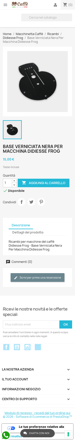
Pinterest (41, 202)
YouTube (17, 347)
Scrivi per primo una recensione (40, 277)
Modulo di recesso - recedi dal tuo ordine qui (37, 413)
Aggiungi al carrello (43, 182)
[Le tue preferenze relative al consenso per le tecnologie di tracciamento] (68, 434)
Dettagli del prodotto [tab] (27, 232)
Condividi (21, 202)
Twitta (31, 202)
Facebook (6, 347)
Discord (38, 347)
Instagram (27, 347)
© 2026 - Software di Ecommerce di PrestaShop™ (37, 417)
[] (70, 17)
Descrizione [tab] (21, 225)
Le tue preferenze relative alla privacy (41, 428)
